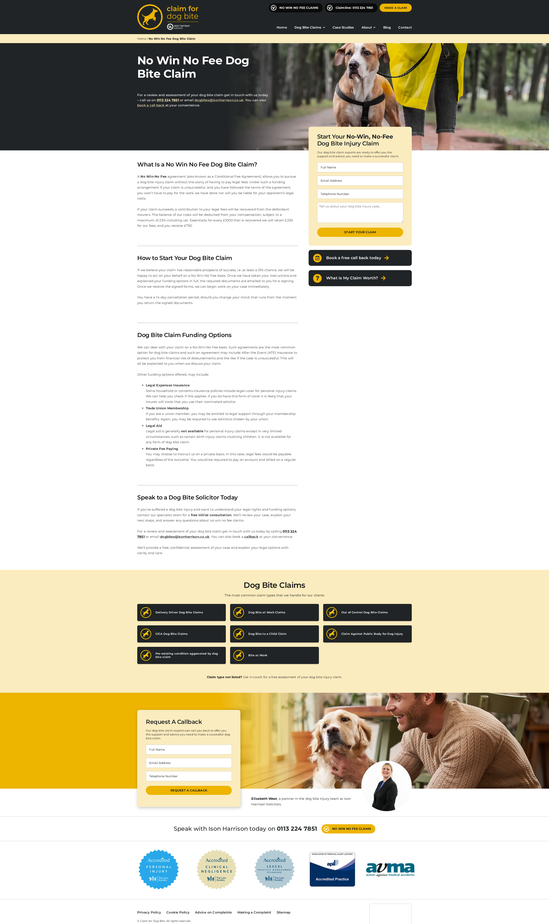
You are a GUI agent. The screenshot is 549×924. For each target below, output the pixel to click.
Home (141, 38)
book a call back (151, 105)
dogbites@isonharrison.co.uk (219, 100)
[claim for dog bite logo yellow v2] (167, 6)
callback (251, 537)
